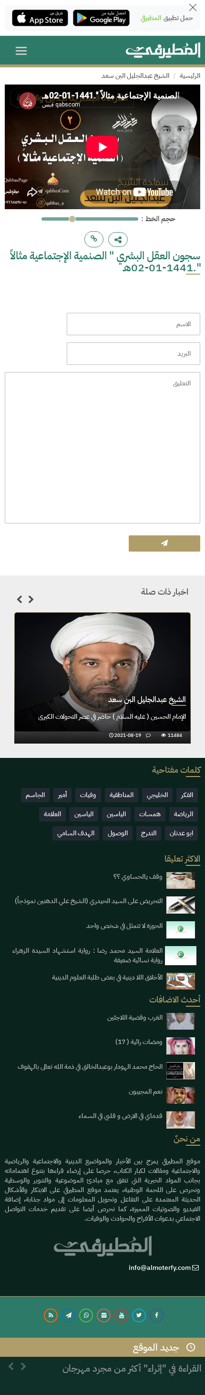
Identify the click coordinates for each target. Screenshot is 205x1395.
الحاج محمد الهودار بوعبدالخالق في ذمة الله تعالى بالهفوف (90, 1067)
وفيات (88, 795)
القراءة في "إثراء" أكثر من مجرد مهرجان (132, 1361)
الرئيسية (190, 76)
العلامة (52, 814)
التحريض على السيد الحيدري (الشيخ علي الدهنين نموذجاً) (89, 901)
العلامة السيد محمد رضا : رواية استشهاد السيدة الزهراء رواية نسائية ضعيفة (87, 955)
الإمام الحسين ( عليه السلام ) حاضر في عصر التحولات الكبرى (112, 717)
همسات (150, 814)
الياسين (116, 814)
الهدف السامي (75, 833)
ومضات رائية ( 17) (139, 1042)
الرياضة (183, 814)
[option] (102, 678)
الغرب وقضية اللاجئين (135, 1017)
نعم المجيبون (146, 1091)
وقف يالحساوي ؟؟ (138, 877)
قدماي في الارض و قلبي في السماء (121, 1116)
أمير (62, 795)
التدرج (148, 833)
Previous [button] (19, 601)
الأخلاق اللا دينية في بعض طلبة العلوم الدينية (107, 977)
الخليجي (157, 795)
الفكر (187, 795)
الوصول (118, 833)
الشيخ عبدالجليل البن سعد (135, 76)
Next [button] (31, 601)
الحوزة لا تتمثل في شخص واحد (124, 926)
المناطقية (121, 795)
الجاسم (35, 795)
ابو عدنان (181, 833)
